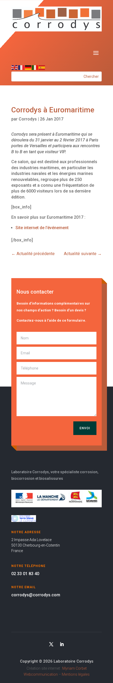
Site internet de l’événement (42, 227)
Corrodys (28, 119)
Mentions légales (76, 674)
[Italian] (35, 67)
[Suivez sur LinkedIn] (62, 644)
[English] (14, 67)
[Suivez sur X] (51, 644)
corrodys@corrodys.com (35, 594)
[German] (28, 67)
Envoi (85, 428)
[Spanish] (42, 67)
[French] (21, 67)
